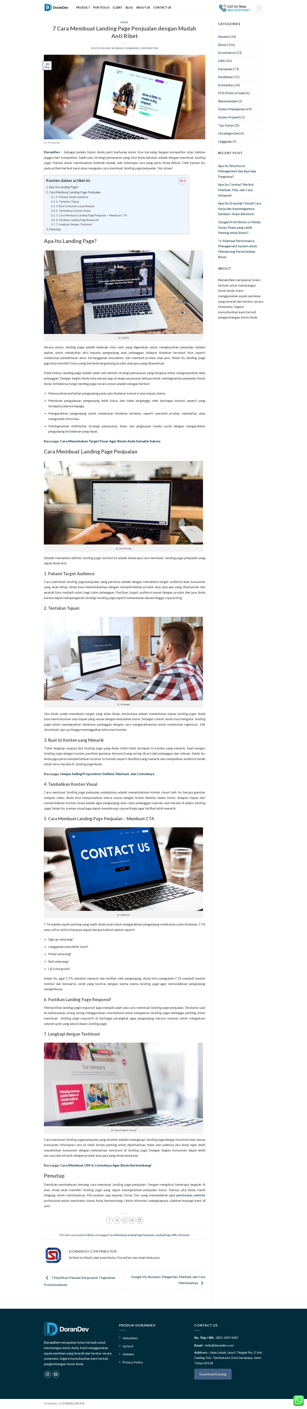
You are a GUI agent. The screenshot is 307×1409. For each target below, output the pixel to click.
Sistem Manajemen (231, 109)
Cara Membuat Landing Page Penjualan (75, 192)
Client (118, 7)
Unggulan (225, 141)
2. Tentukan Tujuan (67, 201)
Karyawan (225, 69)
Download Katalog (212, 1374)
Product (83, 7)
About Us (143, 7)
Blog (129, 7)
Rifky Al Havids (181, 1235)
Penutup (55, 229)
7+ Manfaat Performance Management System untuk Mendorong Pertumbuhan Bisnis (237, 249)
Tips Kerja (225, 125)
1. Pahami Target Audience (72, 197)
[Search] (259, 8)
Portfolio (101, 7)
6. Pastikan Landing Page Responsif (77, 220)
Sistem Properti (229, 117)
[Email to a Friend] (124, 1220)
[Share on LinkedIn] (139, 1220)
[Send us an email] (55, 1374)
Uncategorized (229, 133)
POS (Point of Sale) (231, 93)
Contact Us (162, 7)
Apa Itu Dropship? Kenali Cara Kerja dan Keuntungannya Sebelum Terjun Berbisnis (239, 208)
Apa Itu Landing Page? (64, 187)
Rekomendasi (227, 101)
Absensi (224, 36)
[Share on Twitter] (117, 1220)
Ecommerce (226, 53)
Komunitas (225, 85)
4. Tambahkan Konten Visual (73, 210)
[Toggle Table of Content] (180, 180)
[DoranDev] (57, 7)
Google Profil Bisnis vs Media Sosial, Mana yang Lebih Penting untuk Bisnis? (239, 227)
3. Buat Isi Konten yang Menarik (75, 206)
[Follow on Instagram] (47, 1374)
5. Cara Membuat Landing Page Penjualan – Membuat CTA (91, 215)
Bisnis (124, 22)
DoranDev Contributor (141, 48)
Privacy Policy (132, 1362)
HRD (221, 61)
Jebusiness (130, 1338)
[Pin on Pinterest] (132, 1220)
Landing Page (163, 1235)
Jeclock (127, 1346)
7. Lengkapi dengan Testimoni (74, 224)
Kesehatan (225, 77)
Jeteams (128, 1354)
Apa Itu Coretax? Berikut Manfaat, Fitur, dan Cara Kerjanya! (236, 189)
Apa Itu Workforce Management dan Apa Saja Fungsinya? (237, 171)
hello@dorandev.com (219, 1345)
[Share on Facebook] (109, 1220)
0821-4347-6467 (227, 1337)
